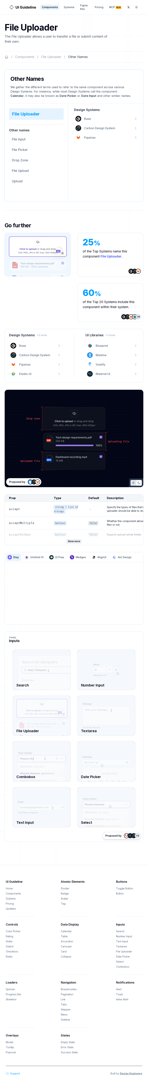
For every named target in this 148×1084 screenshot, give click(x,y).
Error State (67, 1047)
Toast (119, 994)
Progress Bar (13, 994)
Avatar (64, 898)
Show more (74, 541)
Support (15, 1073)
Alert (118, 989)
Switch (10, 946)
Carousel (66, 946)
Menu (64, 1014)
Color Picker (13, 931)
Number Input (124, 936)
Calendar (66, 931)
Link (63, 999)
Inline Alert (122, 999)
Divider (65, 888)
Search (120, 931)
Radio (9, 956)
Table (64, 936)
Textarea (121, 946)
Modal (9, 1042)
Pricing (99, 7)
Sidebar (65, 1019)
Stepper (66, 1009)
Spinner (10, 989)
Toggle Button (124, 888)
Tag (63, 903)
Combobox (122, 966)
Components (50, 7)
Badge (65, 893)
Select (120, 961)
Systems (69, 7)
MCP (115, 7)
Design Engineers (131, 1073)
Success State (69, 1052)
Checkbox (12, 951)
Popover (11, 1052)
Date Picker (123, 956)
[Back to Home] (6, 57)
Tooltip (10, 1047)
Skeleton (11, 999)
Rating (9, 936)
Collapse (66, 956)
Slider (9, 941)
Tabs (64, 1004)
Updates (11, 908)
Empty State (68, 1042)
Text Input (122, 941)
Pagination (67, 994)
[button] (36, 114)
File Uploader (51, 57)
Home (9, 888)
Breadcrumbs (69, 989)
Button (120, 893)
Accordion (67, 941)
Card (64, 951)
